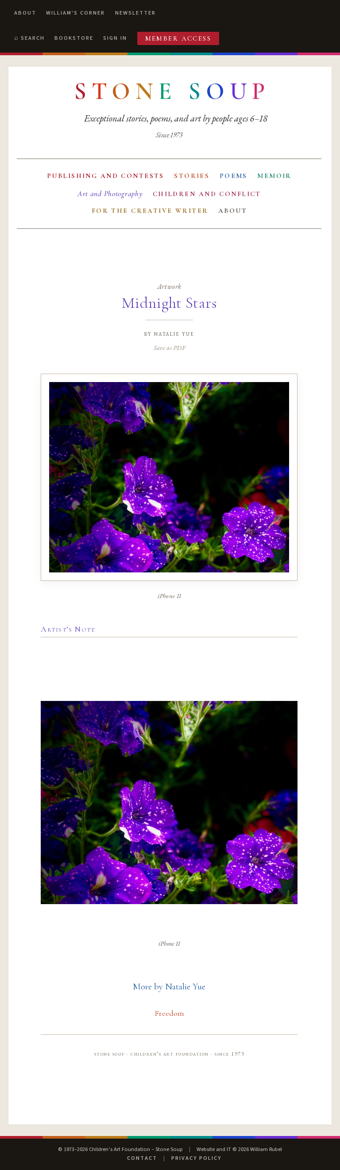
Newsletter (135, 13)
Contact (142, 1158)
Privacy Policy (196, 1158)
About (25, 13)
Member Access (178, 38)
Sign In (115, 38)
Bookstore (73, 38)
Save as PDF (169, 347)
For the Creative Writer (150, 211)
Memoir (274, 176)
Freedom (169, 1013)
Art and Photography (110, 193)
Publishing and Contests (105, 176)
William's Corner (75, 13)
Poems (233, 176)
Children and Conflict (207, 194)
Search (33, 38)
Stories (191, 176)
